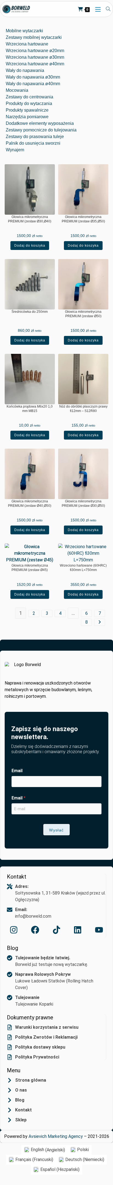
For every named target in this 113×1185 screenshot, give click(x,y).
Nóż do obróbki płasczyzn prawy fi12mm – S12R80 (83, 409)
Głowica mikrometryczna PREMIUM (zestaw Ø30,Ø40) (29, 219)
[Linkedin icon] (78, 930)
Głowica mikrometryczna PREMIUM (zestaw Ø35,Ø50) (83, 219)
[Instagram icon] (14, 930)
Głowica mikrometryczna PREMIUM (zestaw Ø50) (83, 314)
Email (17, 770)
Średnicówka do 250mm (30, 312)
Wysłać (56, 830)
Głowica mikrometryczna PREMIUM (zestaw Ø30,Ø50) (83, 503)
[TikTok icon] (56, 930)
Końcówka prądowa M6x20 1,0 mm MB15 (30, 409)
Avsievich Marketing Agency (56, 1136)
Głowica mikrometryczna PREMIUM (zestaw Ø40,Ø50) (29, 503)
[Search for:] (106, 9)
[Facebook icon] (35, 930)
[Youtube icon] (99, 930)
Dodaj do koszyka (29, 245)
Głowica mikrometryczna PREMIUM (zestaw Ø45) (30, 568)
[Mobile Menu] (96, 9)
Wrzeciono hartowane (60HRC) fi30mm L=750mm (83, 568)
